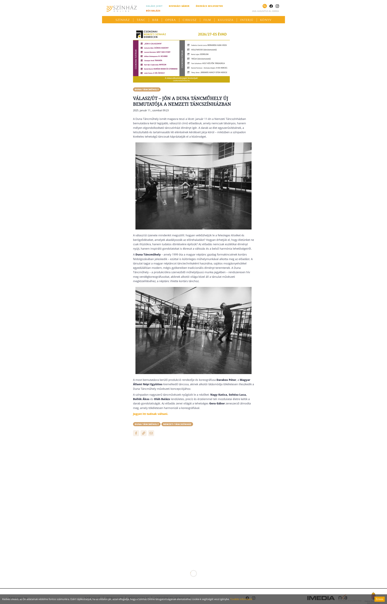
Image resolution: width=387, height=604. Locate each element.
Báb (155, 20)
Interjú (246, 20)
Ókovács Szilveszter (209, 6)
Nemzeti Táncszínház (177, 424)
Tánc (141, 20)
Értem (379, 599)
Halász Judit (154, 6)
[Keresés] (265, 6)
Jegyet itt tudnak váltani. (150, 414)
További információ (241, 599)
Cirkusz (190, 20)
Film (207, 20)
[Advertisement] (193, 460)
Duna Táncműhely (147, 89)
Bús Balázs (153, 10)
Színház (122, 20)
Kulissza (225, 20)
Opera (170, 20)
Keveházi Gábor (179, 6)
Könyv (266, 20)
